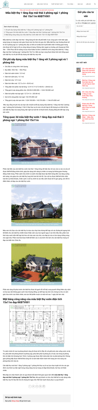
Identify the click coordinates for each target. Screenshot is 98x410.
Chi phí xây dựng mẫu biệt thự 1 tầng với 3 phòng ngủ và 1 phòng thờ (28, 30)
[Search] (95, 4)
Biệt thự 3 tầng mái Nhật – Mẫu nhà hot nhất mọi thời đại (88, 118)
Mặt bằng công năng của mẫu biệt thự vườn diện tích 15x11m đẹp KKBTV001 (31, 35)
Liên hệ (88, 4)
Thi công (70, 4)
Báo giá (80, 4)
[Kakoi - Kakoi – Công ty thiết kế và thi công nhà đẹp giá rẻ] (11, 4)
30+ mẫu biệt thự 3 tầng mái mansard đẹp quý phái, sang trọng (88, 71)
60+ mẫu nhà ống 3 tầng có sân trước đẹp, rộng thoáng (88, 94)
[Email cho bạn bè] (36, 386)
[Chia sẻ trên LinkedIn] (43, 386)
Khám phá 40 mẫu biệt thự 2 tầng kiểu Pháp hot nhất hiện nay (88, 106)
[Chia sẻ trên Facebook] (29, 386)
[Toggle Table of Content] (66, 27)
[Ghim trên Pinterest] (40, 386)
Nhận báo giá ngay (85, 55)
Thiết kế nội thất (57, 4)
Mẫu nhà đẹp (28, 4)
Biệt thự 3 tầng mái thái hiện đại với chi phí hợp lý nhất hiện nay (88, 83)
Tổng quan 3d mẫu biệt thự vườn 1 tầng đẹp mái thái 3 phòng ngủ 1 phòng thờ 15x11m (35, 32)
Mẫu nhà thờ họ (42, 4)
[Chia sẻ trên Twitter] (33, 386)
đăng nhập (15, 401)
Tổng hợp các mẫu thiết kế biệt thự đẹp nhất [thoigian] (37, 10)
